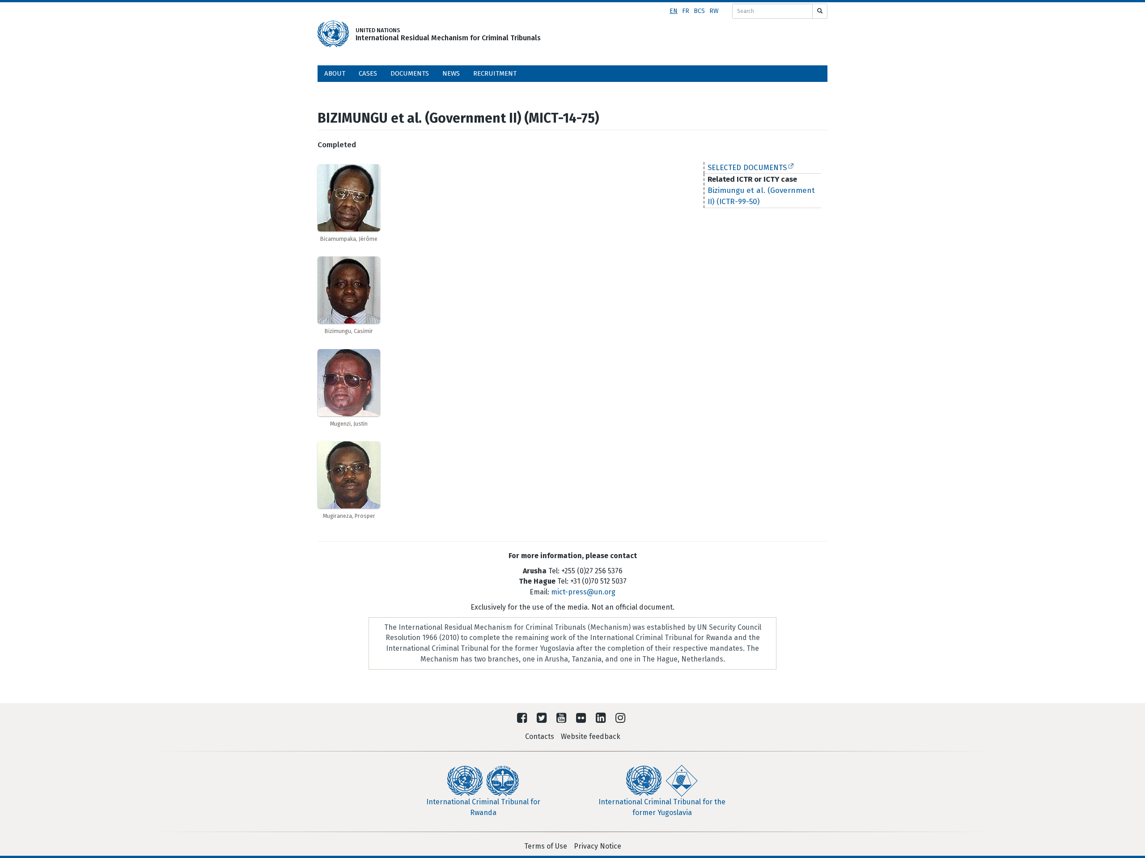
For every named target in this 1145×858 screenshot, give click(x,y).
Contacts (539, 736)
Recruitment (495, 73)
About (334, 73)
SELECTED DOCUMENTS (747, 167)
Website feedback (590, 736)
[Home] (333, 34)
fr (685, 11)
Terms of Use (545, 846)
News (451, 73)
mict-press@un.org (583, 592)
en (674, 11)
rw (714, 11)
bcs (699, 11)
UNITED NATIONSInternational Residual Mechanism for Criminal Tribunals (435, 34)
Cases (368, 73)
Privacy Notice (597, 846)
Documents (409, 73)
